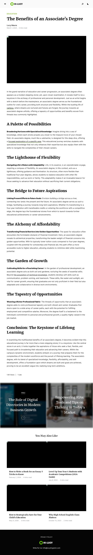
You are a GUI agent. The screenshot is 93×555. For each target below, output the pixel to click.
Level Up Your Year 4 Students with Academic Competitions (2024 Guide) (65, 474)
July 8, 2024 (53, 480)
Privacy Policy (47, 537)
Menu (5, 4)
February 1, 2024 (15, 477)
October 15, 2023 (55, 520)
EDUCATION (12, 14)
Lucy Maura (12, 25)
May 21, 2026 (13, 520)
